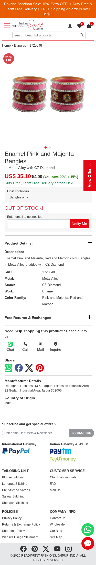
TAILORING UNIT (15, 471)
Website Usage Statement (20, 537)
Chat (10, 349)
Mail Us (55, 490)
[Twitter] (29, 368)
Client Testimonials (63, 477)
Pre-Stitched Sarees (16, 490)
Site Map (56, 537)
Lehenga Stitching (14, 484)
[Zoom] (48, 96)
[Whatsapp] (8, 368)
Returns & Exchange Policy (21, 524)
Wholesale (57, 524)
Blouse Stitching (13, 477)
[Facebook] (19, 368)
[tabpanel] (48, 96)
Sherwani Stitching (15, 503)
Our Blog (56, 531)
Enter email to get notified (24, 217)
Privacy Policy (12, 518)
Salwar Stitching (13, 496)
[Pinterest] (40, 368)
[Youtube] (57, 548)
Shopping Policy (13, 531)
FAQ (53, 484)
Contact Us (57, 518)
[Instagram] (68, 548)
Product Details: (19, 243)
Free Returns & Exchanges (28, 318)
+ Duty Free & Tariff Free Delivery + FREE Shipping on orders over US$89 (49, 9)
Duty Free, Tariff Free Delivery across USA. (39, 183)
